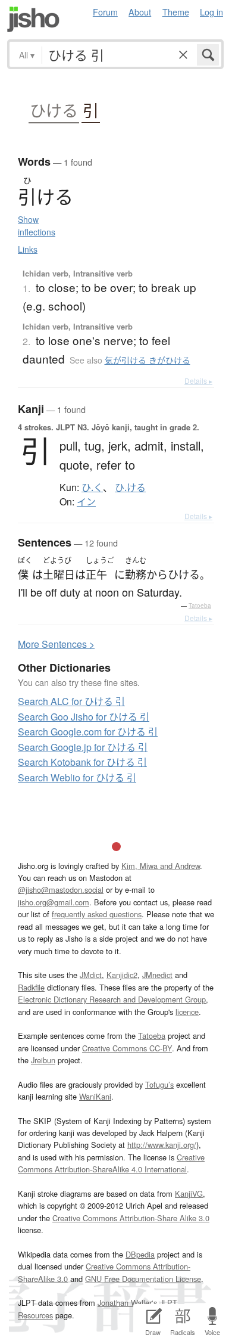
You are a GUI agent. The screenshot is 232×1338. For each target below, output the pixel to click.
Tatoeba (200, 605)
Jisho (33, 19)
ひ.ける (130, 487)
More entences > (56, 644)
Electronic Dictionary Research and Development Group (112, 999)
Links (27, 249)
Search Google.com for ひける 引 (88, 731)
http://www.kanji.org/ (161, 1144)
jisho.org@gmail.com (53, 902)
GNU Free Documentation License (143, 1278)
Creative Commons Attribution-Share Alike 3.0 (130, 1218)
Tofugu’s (159, 1084)
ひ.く (92, 487)
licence (187, 1011)
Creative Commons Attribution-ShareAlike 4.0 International (111, 1163)
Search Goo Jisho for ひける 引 (83, 717)
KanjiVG (189, 1193)
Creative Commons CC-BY (127, 1048)
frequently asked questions (97, 914)
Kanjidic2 (121, 974)
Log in (211, 11)
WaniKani (95, 1096)
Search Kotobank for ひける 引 (82, 762)
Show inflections (36, 225)
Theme (175, 11)
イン (86, 501)
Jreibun (43, 1060)
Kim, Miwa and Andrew (160, 865)
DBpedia (140, 1254)
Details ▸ (198, 380)
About (139, 11)
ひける (54, 111)
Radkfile (31, 987)
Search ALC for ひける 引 (71, 701)
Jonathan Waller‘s (127, 1302)
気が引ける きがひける (147, 360)
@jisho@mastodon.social (61, 889)
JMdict (91, 974)
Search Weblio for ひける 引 (77, 777)
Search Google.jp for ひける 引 (83, 747)
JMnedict (157, 974)
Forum (105, 11)
